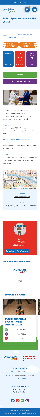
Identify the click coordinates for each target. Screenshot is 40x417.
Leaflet (16, 188)
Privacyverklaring (31, 413)
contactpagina (20, 378)
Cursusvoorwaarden (11, 413)
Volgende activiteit (25, 44)
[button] (5, 173)
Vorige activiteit (11, 44)
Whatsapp (24, 251)
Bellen (11, 251)
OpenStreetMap (25, 188)
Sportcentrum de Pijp (22, 197)
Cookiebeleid (21, 413)
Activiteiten (12, 37)
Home (5, 36)
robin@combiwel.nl (20, 245)
